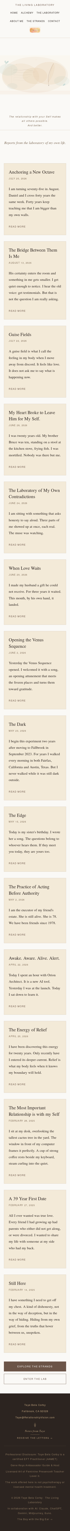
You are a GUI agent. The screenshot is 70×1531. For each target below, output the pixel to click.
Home (14, 12)
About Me (17, 21)
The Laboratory (48, 12)
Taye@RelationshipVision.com (35, 1417)
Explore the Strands (34, 1366)
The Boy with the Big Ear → (34, 1519)
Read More (17, 226)
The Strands (36, 21)
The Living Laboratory (34, 5)
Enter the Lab (35, 1379)
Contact (54, 21)
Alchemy (27, 12)
